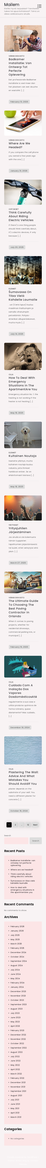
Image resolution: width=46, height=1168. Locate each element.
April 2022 (15, 1069)
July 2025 (15, 935)
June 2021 (15, 1104)
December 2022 (18, 1034)
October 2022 (17, 1043)
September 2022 (19, 1048)
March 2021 (16, 1117)
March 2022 (16, 1073)
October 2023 (17, 1000)
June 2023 (15, 1017)
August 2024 (17, 965)
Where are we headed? (19, 145)
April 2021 (15, 1112)
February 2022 (17, 1078)
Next (35, 825)
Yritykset (13, 525)
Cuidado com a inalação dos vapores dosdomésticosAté (23, 691)
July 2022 (15, 1056)
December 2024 (18, 952)
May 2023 (15, 1021)
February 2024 (18, 982)
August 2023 (17, 1009)
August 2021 (16, 1095)
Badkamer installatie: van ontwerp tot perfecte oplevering (20, 67)
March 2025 (16, 943)
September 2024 (19, 961)
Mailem (11, 4)
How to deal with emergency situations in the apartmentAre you (23, 383)
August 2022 (17, 1052)
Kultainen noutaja (23, 456)
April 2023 (15, 1026)
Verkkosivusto (17, 56)
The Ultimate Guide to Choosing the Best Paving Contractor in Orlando (23, 608)
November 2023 (18, 995)
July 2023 (15, 1013)
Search (7, 835)
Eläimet (12, 288)
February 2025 (17, 948)
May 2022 (15, 1065)
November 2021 (18, 1087)
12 (28, 825)
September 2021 (18, 1091)
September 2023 (19, 1004)
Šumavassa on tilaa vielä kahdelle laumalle (23, 296)
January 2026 (17, 931)
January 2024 (17, 987)
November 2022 (18, 1039)
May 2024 (15, 978)
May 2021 (15, 1108)
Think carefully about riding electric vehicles (21, 216)
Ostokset (14, 209)
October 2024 (17, 956)
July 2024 (15, 970)
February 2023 (17, 1030)
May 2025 (15, 939)
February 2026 (17, 926)
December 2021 (18, 1082)
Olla (11, 374)
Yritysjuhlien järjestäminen (20, 530)
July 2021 (15, 1099)
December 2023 (18, 991)
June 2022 (15, 1060)
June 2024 (16, 974)
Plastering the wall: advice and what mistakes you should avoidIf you (24, 778)
